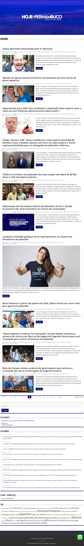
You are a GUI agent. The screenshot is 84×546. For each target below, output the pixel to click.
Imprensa (13, 518)
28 (22, 397)
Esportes (25, 514)
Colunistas (19, 52)
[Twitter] (44, 541)
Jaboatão (29, 517)
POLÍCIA (40, 521)
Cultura (11, 511)
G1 (64, 514)
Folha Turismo (59, 514)
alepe (2, 508)
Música (69, 518)
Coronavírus (5, 511)
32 (37, 397)
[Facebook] (42, 541)
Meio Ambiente (62, 518)
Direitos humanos (65, 511)
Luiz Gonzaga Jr (47, 83)
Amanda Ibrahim (19, 180)
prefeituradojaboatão (26, 523)
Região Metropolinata (70, 52)
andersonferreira (9, 508)
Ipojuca (21, 518)
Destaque (42, 510)
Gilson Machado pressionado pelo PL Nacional (27, 48)
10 (11, 397)
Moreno (53, 148)
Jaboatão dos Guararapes (35, 83)
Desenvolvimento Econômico (29, 511)
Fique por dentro (38, 514)
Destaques (25, 52)
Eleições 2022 (32, 52)
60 (51, 397)
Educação (5, 514)
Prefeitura (54, 521)
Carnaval (38, 508)
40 (44, 397)
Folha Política (50, 514)
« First (3, 397)
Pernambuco (52, 52)
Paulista (14, 521)
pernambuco (23, 520)
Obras (57, 342)
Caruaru (55, 508)
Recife (62, 52)
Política (59, 52)
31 (33, 397)
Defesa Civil (18, 511)
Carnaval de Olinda (46, 508)
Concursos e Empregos (69, 508)
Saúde (44, 523)
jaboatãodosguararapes (45, 517)
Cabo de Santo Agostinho (28, 508)
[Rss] (40, 541)
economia (74, 511)
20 (15, 397)
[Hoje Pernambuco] (42, 17)
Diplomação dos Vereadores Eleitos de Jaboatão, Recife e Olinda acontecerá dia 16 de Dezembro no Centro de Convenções (37, 207)
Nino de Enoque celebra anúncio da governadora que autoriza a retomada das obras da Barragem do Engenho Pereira (37, 369)
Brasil (17, 508)
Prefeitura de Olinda (68, 520)
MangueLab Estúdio (47, 538)
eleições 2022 (14, 515)
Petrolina (33, 520)
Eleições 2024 (40, 52)
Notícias (76, 517)
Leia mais (39, 68)
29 (25, 397)
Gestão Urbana (70, 514)
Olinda (53, 114)
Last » (59, 397)
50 (47, 397)
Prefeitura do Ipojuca (9, 523)
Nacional (46, 52)
